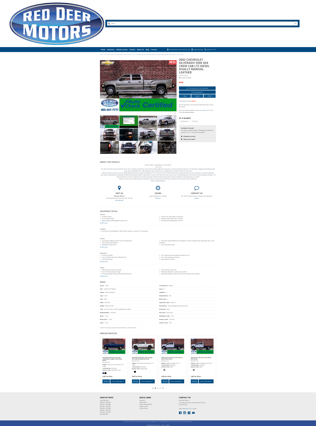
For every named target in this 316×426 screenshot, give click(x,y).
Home (103, 50)
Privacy (162, 425)
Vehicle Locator (122, 50)
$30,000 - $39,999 (105, 404)
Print (210, 96)
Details (106, 381)
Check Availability (197, 92)
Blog (147, 50)
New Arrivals (143, 402)
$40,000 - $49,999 (105, 406)
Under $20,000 (104, 400)
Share (197, 96)
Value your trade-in (189, 139)
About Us (140, 50)
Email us (196, 198)
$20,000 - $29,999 (105, 402)
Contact (154, 50)
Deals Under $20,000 (145, 404)
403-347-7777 (207, 110)
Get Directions (119, 200)
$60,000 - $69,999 (105, 410)
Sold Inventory (143, 408)
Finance (132, 50)
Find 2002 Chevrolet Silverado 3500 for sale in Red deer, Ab (119, 54)
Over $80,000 (104, 414)
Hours (195, 408)
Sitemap (168, 425)
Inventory (110, 50)
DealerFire (153, 421)
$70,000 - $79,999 (105, 412)
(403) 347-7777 (187, 408)
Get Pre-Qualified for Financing (197, 88)
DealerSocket (165, 421)
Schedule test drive (189, 136)
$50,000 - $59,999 (105, 408)
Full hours (158, 198)
